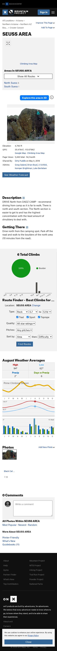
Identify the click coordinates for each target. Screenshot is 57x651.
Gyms (6, 570)
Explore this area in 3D (34, 97)
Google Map (20, 153)
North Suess (10, 82)
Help (5, 565)
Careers (7, 626)
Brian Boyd (32, 164)
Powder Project (36, 579)
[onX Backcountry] (12, 4)
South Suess (11, 86)
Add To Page (47, 27)
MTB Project (35, 565)
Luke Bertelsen (40, 168)
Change (36, 305)
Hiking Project (35, 570)
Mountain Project (37, 560)
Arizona (19, 20)
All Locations (8, 20)
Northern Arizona (10, 24)
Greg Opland (20, 164)
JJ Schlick (42, 164)
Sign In (44, 12)
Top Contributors (10, 584)
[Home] (16, 12)
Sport (32, 317)
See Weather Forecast (16, 174)
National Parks (36, 584)
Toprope (44, 317)
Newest (22, 524)
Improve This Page (44, 22)
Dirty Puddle (20, 161)
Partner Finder (9, 574)
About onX (8, 621)
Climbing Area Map (28, 63)
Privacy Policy (33, 636)
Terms (35, 647)
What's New (8, 540)
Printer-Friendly (10, 537)
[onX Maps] (10, 601)
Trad (21, 317)
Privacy (43, 647)
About (6, 560)
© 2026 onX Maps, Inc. (20, 647)
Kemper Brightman (23, 168)
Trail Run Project (36, 574)
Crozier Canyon (17, 27)
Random (32, 524)
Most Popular (9, 524)
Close (28, 641)
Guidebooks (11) (10, 544)
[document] (28, 637)
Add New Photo (45, 447)
